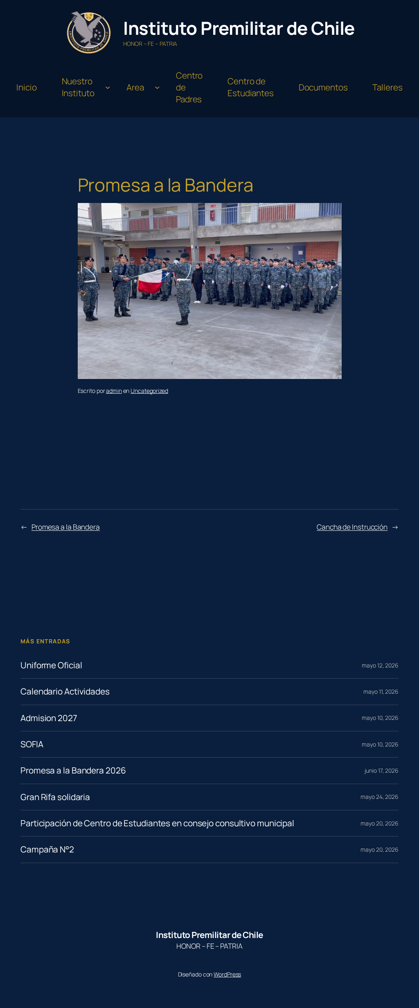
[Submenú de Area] (157, 87)
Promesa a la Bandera (66, 527)
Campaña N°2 (47, 849)
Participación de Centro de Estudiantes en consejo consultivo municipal (157, 823)
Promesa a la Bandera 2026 (73, 770)
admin (114, 391)
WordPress (227, 974)
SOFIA (31, 744)
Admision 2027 (48, 718)
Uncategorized (149, 391)
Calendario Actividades (65, 691)
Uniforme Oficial (51, 665)
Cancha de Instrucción (352, 527)
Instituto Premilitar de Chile (239, 28)
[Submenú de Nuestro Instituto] (107, 87)
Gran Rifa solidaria (55, 797)
